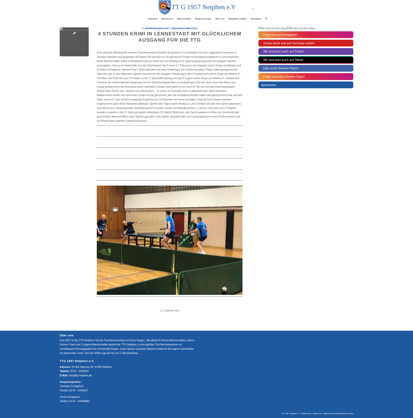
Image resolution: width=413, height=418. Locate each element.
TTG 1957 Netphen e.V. (290, 413)
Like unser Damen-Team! (280, 68)
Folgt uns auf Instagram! (280, 34)
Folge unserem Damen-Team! (284, 76)
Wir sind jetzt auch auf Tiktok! (283, 59)
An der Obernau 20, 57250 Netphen (91, 367)
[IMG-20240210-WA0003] (74, 41)
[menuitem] (152, 19)
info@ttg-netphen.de (80, 375)
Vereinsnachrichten (184, 28)
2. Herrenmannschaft (156, 28)
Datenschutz (306, 413)
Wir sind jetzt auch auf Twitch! (283, 51)
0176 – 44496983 (79, 401)
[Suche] (265, 19)
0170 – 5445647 (79, 371)
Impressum (317, 413)
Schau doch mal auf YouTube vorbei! (288, 43)
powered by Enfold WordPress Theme (338, 413)
